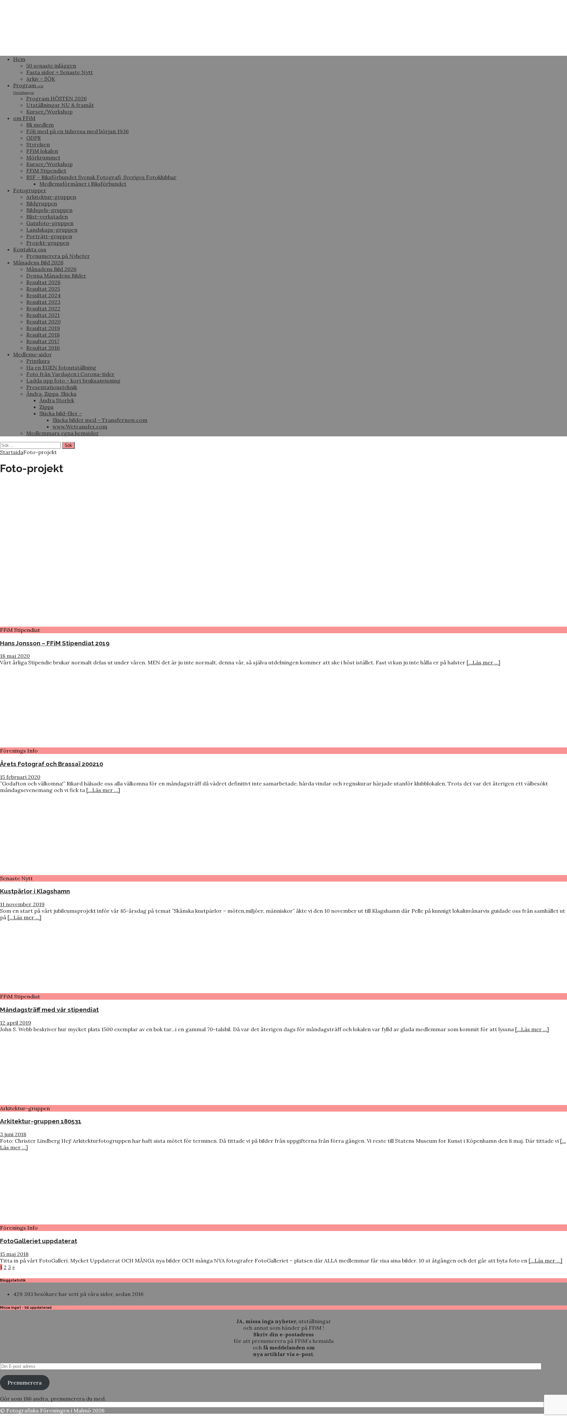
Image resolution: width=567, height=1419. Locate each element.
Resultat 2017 (42, 341)
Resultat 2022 (43, 308)
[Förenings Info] (53, 744)
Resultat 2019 (43, 328)
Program (28, 88)
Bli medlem (40, 124)
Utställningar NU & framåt (60, 105)
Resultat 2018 (43, 334)
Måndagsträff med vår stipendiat (49, 1009)
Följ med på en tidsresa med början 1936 (77, 131)
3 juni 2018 (13, 1134)
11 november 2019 (22, 904)
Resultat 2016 (43, 347)
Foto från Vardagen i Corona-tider (70, 374)
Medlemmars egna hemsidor (62, 433)
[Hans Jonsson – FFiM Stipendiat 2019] (169, 623)
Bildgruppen (41, 203)
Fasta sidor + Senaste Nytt (59, 72)
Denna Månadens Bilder (56, 275)
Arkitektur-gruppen (51, 197)
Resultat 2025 (43, 288)
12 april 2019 (15, 1022)
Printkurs (38, 361)
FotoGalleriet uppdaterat (38, 1240)
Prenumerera (25, 1382)
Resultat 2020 (43, 321)
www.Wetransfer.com (79, 426)
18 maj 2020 (15, 656)
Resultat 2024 (43, 295)
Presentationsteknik (51, 387)
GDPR (33, 138)
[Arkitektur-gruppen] (53, 1101)
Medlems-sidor (32, 354)
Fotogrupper (29, 190)
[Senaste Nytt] (53, 871)
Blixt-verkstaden (47, 216)
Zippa (46, 407)
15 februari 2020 (20, 777)
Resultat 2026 (43, 282)
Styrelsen (38, 144)
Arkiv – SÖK (40, 78)
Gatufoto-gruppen (50, 223)
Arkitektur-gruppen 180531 (40, 1121)
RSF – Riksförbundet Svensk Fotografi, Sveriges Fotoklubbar (101, 177)
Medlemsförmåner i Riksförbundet (82, 183)
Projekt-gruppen (47, 243)
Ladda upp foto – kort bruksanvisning (73, 380)
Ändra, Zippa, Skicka (51, 393)
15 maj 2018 (14, 1254)
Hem (19, 59)
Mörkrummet (43, 157)
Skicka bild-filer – (60, 413)
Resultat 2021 (43, 315)
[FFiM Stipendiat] (53, 990)
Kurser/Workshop (49, 111)
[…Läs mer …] (483, 662)
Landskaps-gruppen (51, 229)
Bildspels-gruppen (49, 210)
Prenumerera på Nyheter (58, 256)
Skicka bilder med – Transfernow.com (99, 420)
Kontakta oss (29, 249)
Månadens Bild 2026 (38, 262)
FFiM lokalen (42, 151)
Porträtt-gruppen (49, 236)
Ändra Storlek (56, 400)
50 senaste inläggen (51, 65)
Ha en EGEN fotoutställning (61, 367)
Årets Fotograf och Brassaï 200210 (51, 763)
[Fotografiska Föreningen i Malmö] (246, 47)
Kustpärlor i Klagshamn (35, 891)
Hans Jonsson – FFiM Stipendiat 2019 (55, 643)
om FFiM (24, 118)
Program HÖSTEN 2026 (56, 98)
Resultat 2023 (43, 302)
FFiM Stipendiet (46, 170)
